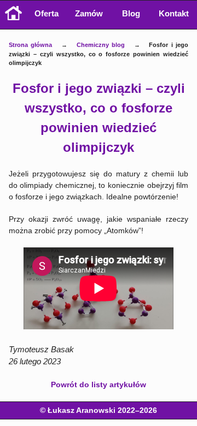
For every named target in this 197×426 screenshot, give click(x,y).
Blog (131, 13)
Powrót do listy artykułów (98, 384)
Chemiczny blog (101, 45)
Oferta (46, 13)
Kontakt (174, 13)
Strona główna (31, 45)
